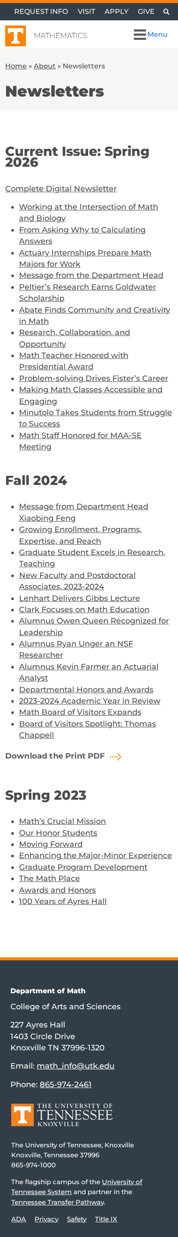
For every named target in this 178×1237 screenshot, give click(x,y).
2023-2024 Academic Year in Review (89, 700)
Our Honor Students (58, 832)
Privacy (46, 1219)
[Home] (62, 1120)
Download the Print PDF (55, 756)
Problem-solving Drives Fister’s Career (93, 378)
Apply (116, 11)
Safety (76, 1219)
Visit (86, 11)
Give (146, 11)
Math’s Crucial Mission (62, 821)
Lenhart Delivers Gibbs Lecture (79, 598)
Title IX (106, 1219)
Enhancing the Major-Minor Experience (95, 855)
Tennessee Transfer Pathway (57, 1202)
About (45, 66)
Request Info (41, 11)
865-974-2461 (66, 1084)
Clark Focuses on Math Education (84, 609)
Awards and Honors (57, 890)
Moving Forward (51, 844)
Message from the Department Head (91, 275)
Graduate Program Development (83, 867)
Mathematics (60, 35)
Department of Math (48, 991)
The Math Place (49, 878)
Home (16, 66)
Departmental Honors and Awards (86, 689)
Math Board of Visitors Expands (80, 712)
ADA (18, 1219)
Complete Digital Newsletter (61, 188)
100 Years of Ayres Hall (63, 901)
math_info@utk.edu (75, 1065)
